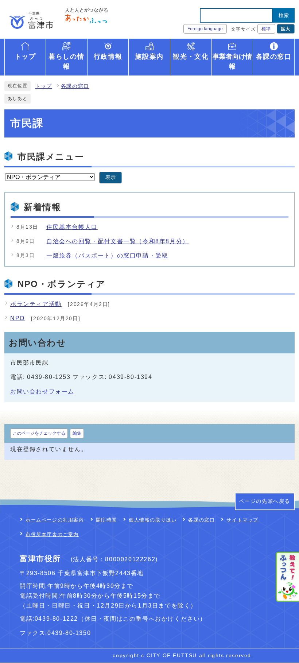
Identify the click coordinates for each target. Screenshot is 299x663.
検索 (284, 15)
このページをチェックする (39, 433)
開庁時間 (106, 520)
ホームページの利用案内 (55, 520)
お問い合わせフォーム (42, 391)
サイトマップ (242, 520)
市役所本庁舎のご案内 (52, 534)
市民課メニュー (51, 157)
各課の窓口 (75, 86)
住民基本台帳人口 (72, 227)
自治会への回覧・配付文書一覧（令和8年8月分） (117, 241)
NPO (17, 318)
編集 (77, 433)
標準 (266, 28)
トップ (43, 86)
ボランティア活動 (36, 304)
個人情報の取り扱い (152, 520)
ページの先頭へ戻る (264, 501)
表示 (110, 177)
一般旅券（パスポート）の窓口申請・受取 (107, 255)
